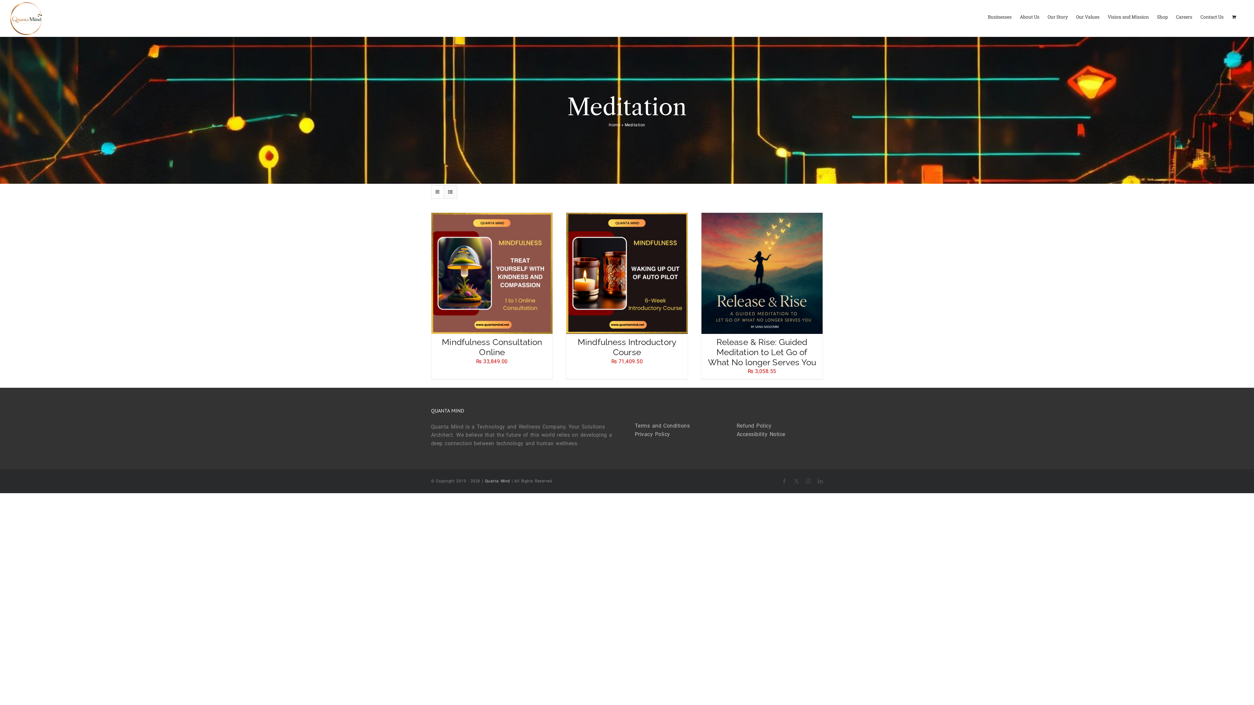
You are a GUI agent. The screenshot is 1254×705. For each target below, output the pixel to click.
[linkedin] (820, 481)
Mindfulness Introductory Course (627, 347)
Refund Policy (754, 426)
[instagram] (808, 481)
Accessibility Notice (761, 434)
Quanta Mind (497, 481)
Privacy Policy (652, 434)
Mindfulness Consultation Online (492, 347)
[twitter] (796, 481)
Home (614, 125)
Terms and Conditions (662, 426)
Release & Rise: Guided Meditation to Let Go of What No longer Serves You (762, 352)
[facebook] (784, 481)
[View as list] (450, 192)
